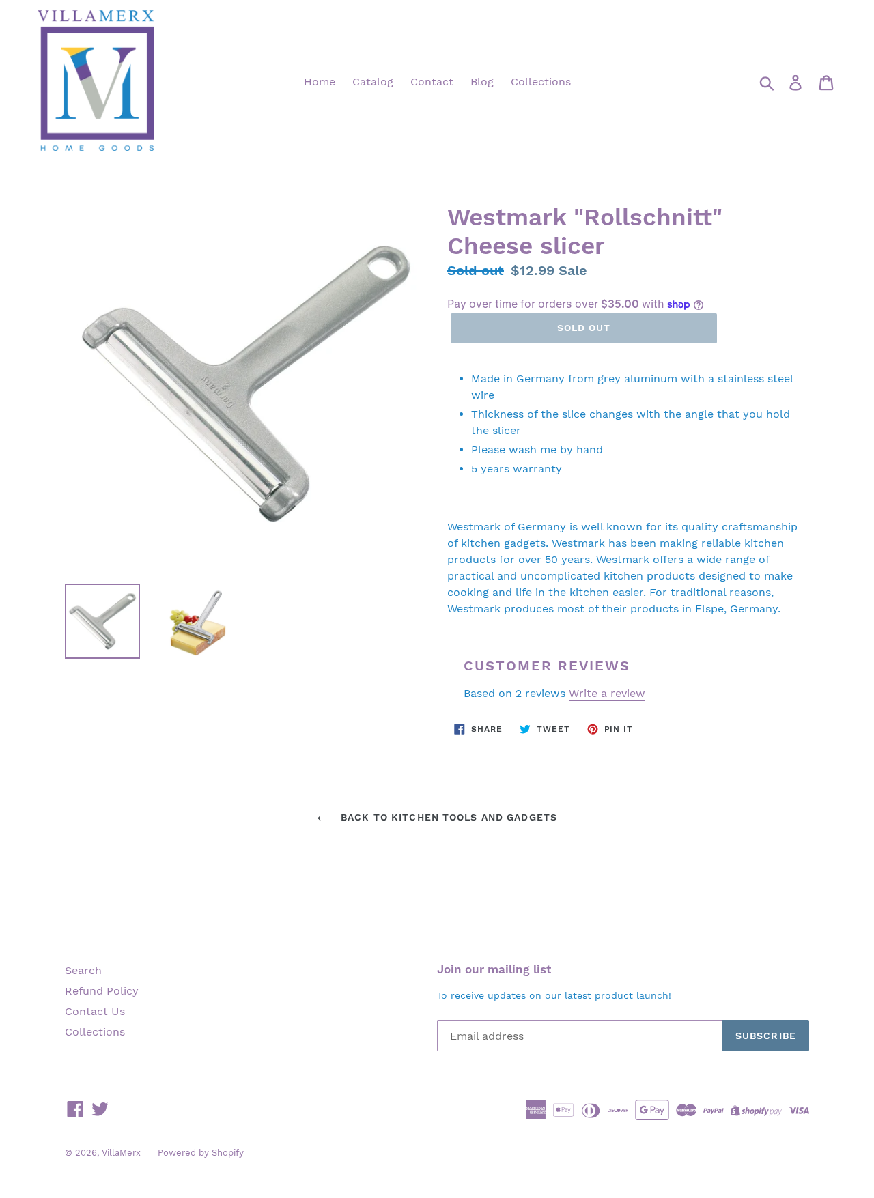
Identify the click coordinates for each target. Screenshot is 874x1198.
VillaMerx (121, 1152)
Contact (431, 81)
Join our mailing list (494, 969)
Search (83, 970)
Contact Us (95, 1011)
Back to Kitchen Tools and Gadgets (447, 817)
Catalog (372, 81)
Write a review (607, 693)
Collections (541, 81)
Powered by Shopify (201, 1152)
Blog (482, 81)
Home (319, 81)
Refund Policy (102, 990)
